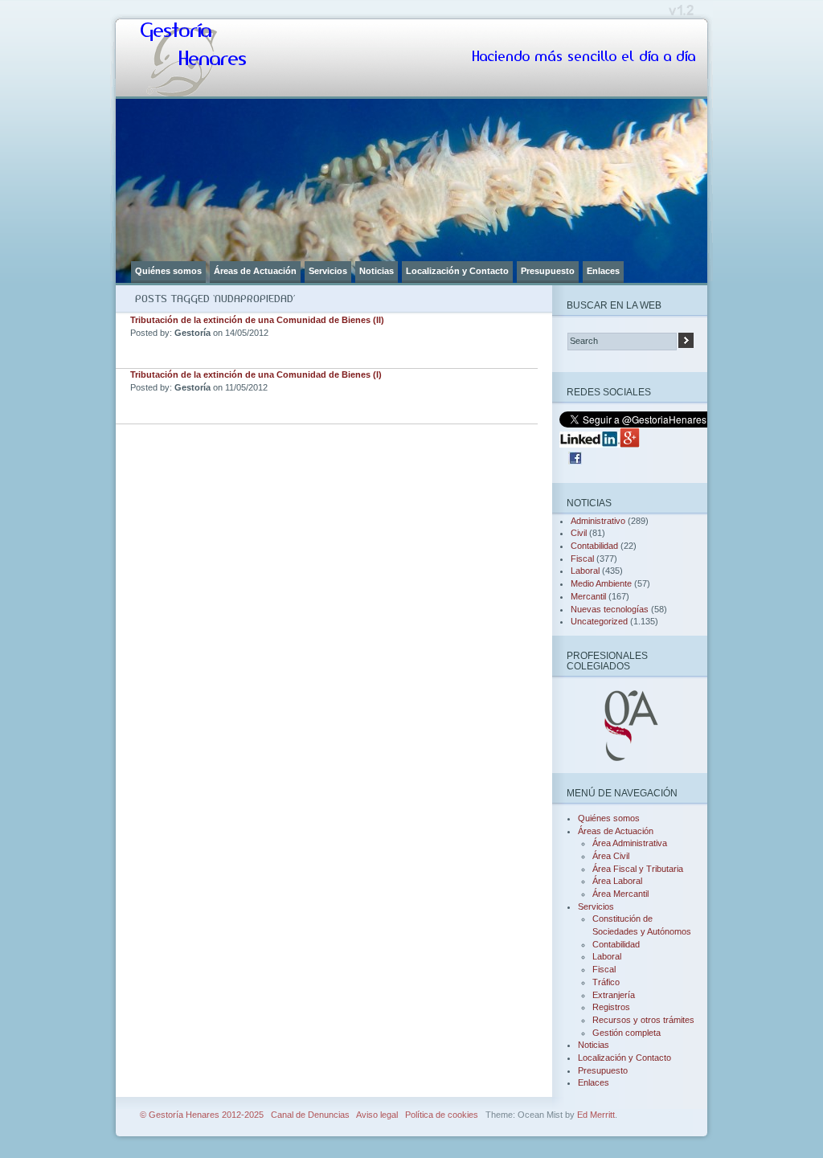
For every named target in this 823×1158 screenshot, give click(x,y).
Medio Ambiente (601, 583)
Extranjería (613, 995)
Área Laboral (617, 881)
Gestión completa (626, 1032)
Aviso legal (377, 1114)
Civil (579, 533)
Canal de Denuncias (310, 1114)
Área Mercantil (620, 893)
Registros (611, 1007)
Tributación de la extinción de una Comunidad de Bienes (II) (257, 320)
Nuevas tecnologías (610, 609)
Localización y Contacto (457, 271)
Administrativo (598, 521)
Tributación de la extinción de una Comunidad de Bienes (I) (256, 374)
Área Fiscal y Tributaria (637, 869)
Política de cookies (441, 1114)
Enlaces (603, 271)
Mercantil (588, 596)
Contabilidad (594, 545)
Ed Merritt (596, 1114)
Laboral (585, 570)
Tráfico (606, 982)
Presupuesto (548, 271)
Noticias (376, 271)
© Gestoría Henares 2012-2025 (202, 1114)
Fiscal (582, 558)
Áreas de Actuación (255, 271)
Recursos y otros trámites (643, 1020)
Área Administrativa (629, 843)
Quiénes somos (168, 271)
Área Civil (610, 856)
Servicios (328, 271)
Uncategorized (599, 621)
